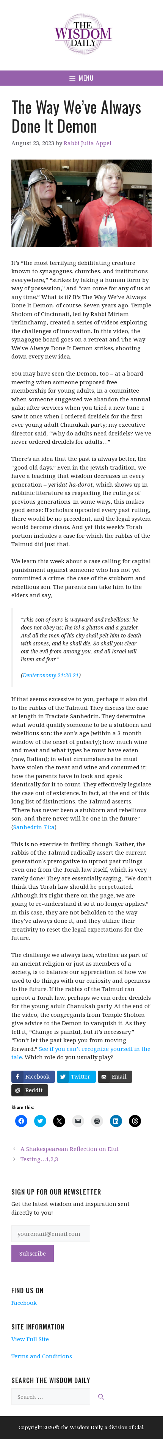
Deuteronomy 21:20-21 (51, 675)
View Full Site (30, 1339)
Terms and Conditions (41, 1356)
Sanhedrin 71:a (34, 827)
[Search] (101, 1396)
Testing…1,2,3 (39, 1159)
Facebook (24, 1302)
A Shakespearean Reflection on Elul (69, 1148)
